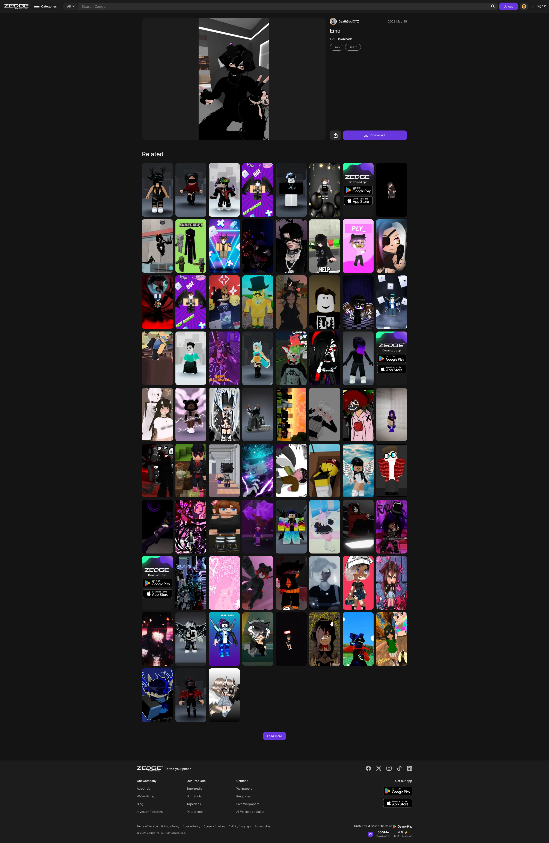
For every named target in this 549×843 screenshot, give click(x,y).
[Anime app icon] (391, 190)
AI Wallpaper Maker (250, 811)
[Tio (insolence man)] (157, 527)
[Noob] (324, 470)
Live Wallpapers (247, 804)
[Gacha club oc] (391, 527)
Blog (140, 804)
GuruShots (194, 796)
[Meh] (257, 583)
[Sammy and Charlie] (358, 302)
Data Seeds (195, 811)
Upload (509, 6)
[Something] (291, 583)
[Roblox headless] (157, 190)
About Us (143, 788)
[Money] (257, 302)
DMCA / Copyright (240, 826)
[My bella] (324, 414)
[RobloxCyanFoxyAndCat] (257, 358)
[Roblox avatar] (358, 470)
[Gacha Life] (257, 639)
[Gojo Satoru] (257, 470)
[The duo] (358, 414)
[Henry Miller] (391, 470)
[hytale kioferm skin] (190, 470)
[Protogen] (358, 639)
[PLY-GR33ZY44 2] (358, 246)
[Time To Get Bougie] (358, 583)
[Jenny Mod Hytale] (224, 527)
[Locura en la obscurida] (391, 414)
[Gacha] (391, 583)
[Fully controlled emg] (157, 302)
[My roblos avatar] (257, 527)
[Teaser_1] (190, 583)
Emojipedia (194, 788)
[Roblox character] (190, 639)
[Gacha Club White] (224, 414)
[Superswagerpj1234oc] (190, 414)
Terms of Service (147, 826)
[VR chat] (291, 358)
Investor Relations (150, 811)
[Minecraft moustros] (190, 246)
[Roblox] (257, 190)
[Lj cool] (224, 639)
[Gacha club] (391, 246)
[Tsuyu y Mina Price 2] (391, 639)
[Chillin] (324, 302)
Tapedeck (194, 804)
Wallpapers (244, 788)
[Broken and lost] (224, 470)
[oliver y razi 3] (291, 302)
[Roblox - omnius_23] (157, 695)
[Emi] (324, 246)
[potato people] (291, 470)
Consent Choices (214, 826)
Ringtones (243, 796)
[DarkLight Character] (291, 190)
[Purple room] (257, 246)
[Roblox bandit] (190, 695)
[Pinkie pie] (224, 583)
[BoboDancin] (157, 358)
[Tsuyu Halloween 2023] (224, 358)
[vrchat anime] (358, 527)
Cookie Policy (191, 826)
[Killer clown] (324, 358)
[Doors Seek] (157, 470)
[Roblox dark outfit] (358, 358)
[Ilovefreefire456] (257, 414)
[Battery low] (291, 639)
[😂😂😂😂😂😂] (157, 246)
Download (377, 135)
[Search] (493, 6)
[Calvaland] (291, 414)
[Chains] (324, 639)
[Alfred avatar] (190, 190)
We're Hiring (145, 796)
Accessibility (263, 826)
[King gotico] (291, 246)
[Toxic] (157, 639)
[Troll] (190, 358)
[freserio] (224, 190)
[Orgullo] (190, 527)
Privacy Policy (170, 826)
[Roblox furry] (324, 527)
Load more (274, 736)
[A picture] (224, 302)
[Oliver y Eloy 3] (157, 414)
